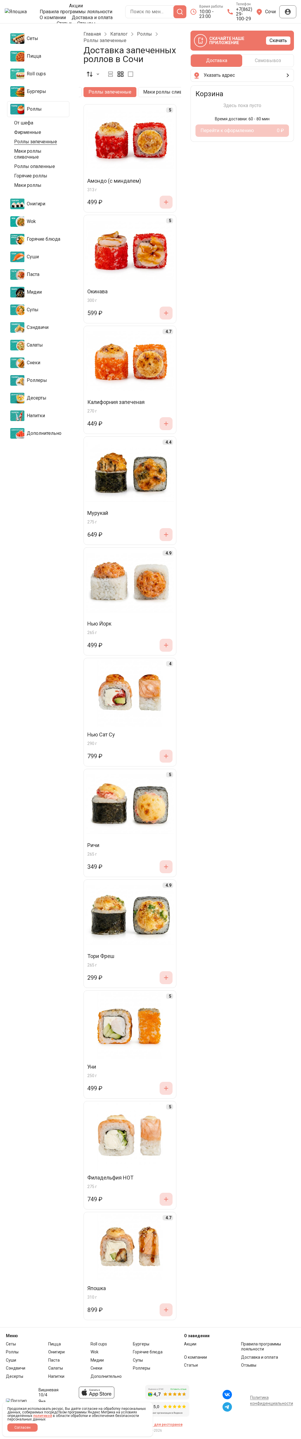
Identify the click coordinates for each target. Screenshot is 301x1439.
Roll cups (99, 1344)
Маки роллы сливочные (27, 154)
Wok (94, 1352)
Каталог (119, 34)
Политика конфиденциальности (271, 1400)
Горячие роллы (30, 176)
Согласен (22, 1427)
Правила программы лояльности (76, 11)
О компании (53, 17)
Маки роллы (27, 185)
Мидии (97, 1360)
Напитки (56, 1376)
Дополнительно (106, 1376)
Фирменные (27, 132)
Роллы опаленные (34, 166)
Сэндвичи (15, 1368)
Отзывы (248, 1365)
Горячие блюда (148, 1352)
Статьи (191, 1365)
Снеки (96, 1368)
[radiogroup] (120, 74)
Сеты (11, 1344)
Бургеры (141, 1344)
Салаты (55, 1368)
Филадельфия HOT (110, 1178)
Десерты (14, 1376)
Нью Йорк (99, 624)
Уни (91, 1067)
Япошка (96, 1288)
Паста (54, 1360)
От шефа (23, 123)
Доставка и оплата (92, 17)
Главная (92, 34)
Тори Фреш (100, 956)
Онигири (56, 1352)
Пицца (54, 1344)
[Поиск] (179, 11)
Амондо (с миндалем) (114, 181)
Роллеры (141, 1368)
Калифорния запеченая (116, 402)
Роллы (144, 34)
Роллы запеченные (35, 141)
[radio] (110, 74)
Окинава (97, 292)
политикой (42, 1416)
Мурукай (97, 513)
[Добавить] (166, 202)
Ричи (93, 845)
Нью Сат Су (101, 735)
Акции (76, 6)
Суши (11, 1360)
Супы (138, 1360)
